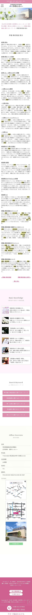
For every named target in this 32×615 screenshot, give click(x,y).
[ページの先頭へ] (29, 602)
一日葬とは (4, 132)
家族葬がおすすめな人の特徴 (9, 179)
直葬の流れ (4, 42)
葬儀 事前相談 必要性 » (24, 277)
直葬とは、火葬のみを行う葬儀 (10, 73)
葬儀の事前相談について (8, 259)
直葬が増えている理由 (7, 57)
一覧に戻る (16, 281)
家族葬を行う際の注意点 (8, 146)
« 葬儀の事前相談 (6, 277)
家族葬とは (4, 195)
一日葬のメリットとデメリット (10, 118)
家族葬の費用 (5, 162)
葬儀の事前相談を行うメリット (10, 243)
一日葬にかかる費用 (7, 89)
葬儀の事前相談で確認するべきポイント (12, 227)
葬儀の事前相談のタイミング (9, 211)
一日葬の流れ (5, 103)
